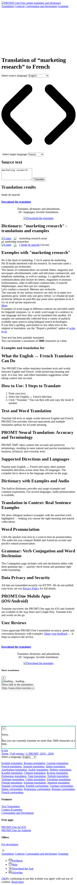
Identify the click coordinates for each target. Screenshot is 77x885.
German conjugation (61, 785)
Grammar (63, 6)
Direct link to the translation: (17, 684)
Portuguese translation (13, 776)
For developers (9, 844)
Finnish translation (11, 782)
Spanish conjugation (12, 785)
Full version (17, 753)
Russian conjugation (63, 789)
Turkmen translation (12, 779)
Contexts (20, 6)
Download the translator (16, 201)
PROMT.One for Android (16, 830)
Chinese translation (34, 772)
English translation (11, 763)
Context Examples (11, 809)
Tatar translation (37, 776)
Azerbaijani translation (14, 769)
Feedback (17, 860)
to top (4, 750)
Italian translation (55, 766)
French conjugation (12, 792)
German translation (57, 763)
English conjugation (37, 785)
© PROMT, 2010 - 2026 (40, 753)
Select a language (11, 756)
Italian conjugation (11, 789)
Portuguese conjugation (37, 789)
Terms (4, 753)
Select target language (14, 154)
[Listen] (6, 238)
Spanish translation (33, 766)
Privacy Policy (31, 588)
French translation (11, 766)
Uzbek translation (35, 779)
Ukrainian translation (58, 779)
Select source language (14, 75)
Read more (17, 881)
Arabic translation (38, 769)
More (4, 305)
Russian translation (34, 763)
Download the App (22, 868)
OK (3, 878)
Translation (7, 6)
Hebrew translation (60, 769)
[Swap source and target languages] (38, 151)
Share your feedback (56, 633)
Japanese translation (58, 782)
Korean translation (57, 772)
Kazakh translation (12, 772)
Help (14, 864)
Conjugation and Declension (17, 812)
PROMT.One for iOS (13, 827)
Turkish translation (57, 776)
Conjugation (41, 6)
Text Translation (10, 806)
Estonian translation (35, 782)
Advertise (17, 872)
